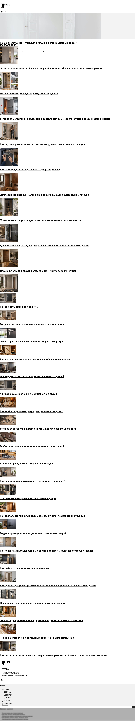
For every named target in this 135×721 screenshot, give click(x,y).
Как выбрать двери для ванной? (19, 306)
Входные (6, 691)
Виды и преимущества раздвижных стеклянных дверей (33, 533)
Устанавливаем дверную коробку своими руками (29, 93)
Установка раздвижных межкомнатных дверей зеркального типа (38, 428)
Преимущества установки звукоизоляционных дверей (32, 376)
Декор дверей (5, 702)
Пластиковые (7, 697)
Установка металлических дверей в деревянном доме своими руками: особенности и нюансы (55, 118)
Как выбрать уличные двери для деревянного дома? (31, 411)
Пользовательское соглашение (10, 673)
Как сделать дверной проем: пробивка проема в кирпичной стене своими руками (48, 585)
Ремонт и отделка (7, 703)
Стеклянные (7, 700)
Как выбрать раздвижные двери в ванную (25, 568)
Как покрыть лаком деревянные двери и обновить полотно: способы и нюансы (47, 550)
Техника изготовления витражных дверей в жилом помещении (37, 637)
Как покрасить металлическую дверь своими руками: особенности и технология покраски (53, 655)
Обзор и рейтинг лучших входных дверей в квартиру (31, 341)
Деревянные (7, 692)
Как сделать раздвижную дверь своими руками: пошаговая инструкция (42, 144)
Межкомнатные (8, 694)
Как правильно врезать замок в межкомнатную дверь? (32, 480)
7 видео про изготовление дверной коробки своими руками (35, 358)
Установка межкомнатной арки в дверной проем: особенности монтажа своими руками (51, 68)
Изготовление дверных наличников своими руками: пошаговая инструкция (44, 194)
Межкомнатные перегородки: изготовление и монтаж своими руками (40, 220)
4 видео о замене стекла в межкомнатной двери (28, 393)
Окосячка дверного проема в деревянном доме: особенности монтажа (41, 620)
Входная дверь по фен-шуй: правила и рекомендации (32, 324)
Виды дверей (5, 689)
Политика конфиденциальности (10, 672)
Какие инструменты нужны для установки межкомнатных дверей (38, 42)
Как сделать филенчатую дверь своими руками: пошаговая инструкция (42, 515)
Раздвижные (7, 698)
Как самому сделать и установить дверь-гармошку (30, 169)
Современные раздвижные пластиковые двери (28, 498)
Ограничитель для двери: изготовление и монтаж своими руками (38, 270)
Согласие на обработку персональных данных (14, 675)
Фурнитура (5, 705)
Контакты (4, 668)
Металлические (8, 695)
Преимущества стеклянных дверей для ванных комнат (32, 602)
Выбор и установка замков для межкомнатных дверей (32, 446)
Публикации (5, 669)
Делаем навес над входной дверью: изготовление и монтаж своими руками (44, 245)
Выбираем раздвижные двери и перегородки (27, 463)
